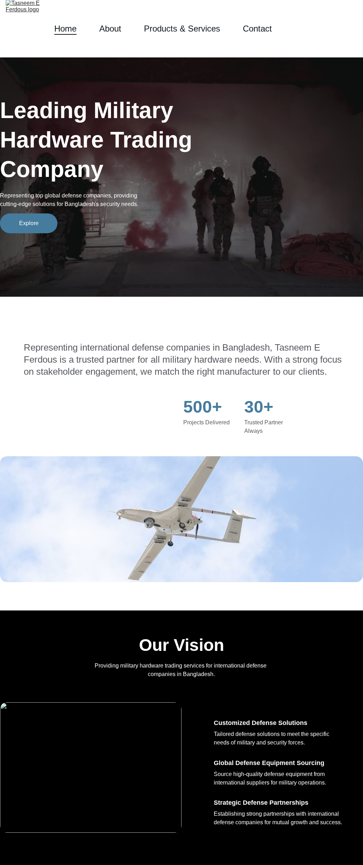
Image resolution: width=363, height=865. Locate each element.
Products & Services (182, 28)
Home (65, 28)
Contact (257, 28)
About (110, 28)
